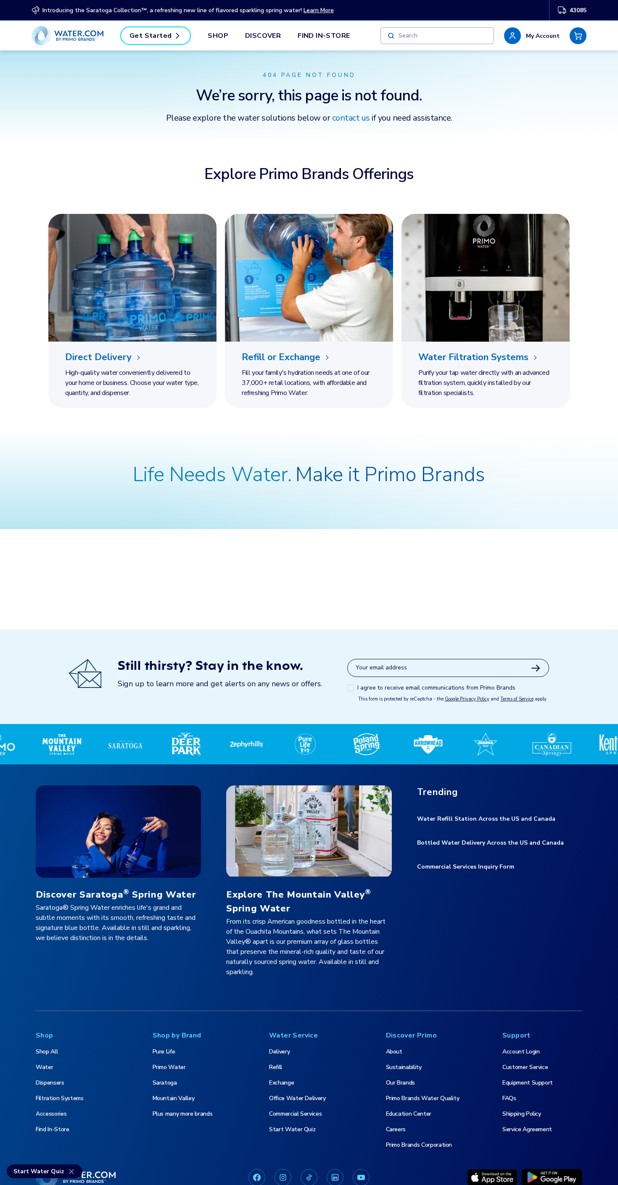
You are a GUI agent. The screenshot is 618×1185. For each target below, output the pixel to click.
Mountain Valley (174, 1098)
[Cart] (578, 35)
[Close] (604, 1157)
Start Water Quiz (292, 1129)
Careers (396, 1129)
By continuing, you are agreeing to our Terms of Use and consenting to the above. (175, 1176)
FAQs (509, 1098)
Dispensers (50, 1083)
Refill (275, 1067)
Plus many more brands (183, 1114)
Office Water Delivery (297, 1098)
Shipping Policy (521, 1114)
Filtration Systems (60, 1098)
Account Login (520, 1052)
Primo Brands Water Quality (423, 1098)
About (394, 1052)
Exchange (281, 1083)
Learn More (319, 10)
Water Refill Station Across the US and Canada (486, 819)
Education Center (408, 1114)
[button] (532, 35)
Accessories (51, 1114)
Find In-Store (324, 35)
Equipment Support (527, 1083)
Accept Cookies (536, 1157)
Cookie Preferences (415, 1157)
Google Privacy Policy (467, 699)
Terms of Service (516, 699)
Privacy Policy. (42, 1176)
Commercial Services (295, 1114)
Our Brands (400, 1083)
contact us (351, 118)
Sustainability (404, 1067)
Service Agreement (527, 1129)
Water (44, 1067)
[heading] (132, 357)
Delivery (279, 1052)
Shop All (47, 1052)
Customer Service (525, 1067)
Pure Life (164, 1052)
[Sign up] (536, 668)
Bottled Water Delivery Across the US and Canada (490, 843)
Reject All (477, 1157)
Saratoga (165, 1083)
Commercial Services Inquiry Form (465, 867)
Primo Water (169, 1067)
